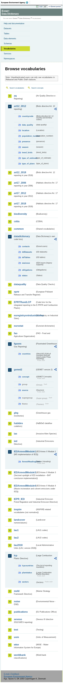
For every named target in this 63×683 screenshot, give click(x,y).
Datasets (7, 28)
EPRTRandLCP (22, 302)
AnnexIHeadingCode (29, 462)
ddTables (26, 257)
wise (16, 644)
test (16, 629)
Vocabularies (10, 49)
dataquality (20, 284)
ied (15, 441)
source (25, 390)
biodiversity (20, 214)
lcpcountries (27, 566)
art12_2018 (20, 172)
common (19, 229)
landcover (19, 520)
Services (7, 54)
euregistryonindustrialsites (24, 315)
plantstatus (27, 573)
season (25, 147)
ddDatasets (27, 252)
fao (15, 333)
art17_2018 (20, 203)
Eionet (15, 18)
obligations (27, 270)
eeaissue (26, 263)
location (25, 130)
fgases (17, 343)
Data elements (10, 38)
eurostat (18, 326)
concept (25, 377)
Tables (6, 33)
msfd (16, 591)
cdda (16, 221)
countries (26, 354)
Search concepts (37, 88)
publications (21, 612)
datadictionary (22, 236)
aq (15, 95)
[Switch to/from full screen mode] (45, 6)
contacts (26, 246)
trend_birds (27, 152)
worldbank (20, 655)
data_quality (27, 125)
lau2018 (18, 545)
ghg (16, 413)
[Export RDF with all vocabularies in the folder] (55, 109)
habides (18, 423)
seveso (18, 619)
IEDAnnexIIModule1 (24, 451)
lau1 (16, 530)
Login (41, 6)
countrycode (27, 116)
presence (26, 141)
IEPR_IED (19, 499)
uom (16, 637)
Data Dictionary (24, 18)
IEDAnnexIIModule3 (24, 472)
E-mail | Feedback (11, 674)
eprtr (16, 292)
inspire (18, 509)
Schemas (8, 43)
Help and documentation (14, 23)
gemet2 (18, 369)
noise (17, 601)
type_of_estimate (29, 158)
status (24, 275)
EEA (15, 2)
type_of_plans (28, 164)
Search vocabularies (17, 88)
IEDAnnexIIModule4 (24, 485)
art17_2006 (20, 183)
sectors (25, 582)
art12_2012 (20, 106)
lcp (15, 555)
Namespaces (9, 58)
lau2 (16, 537)
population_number (29, 136)
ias (15, 433)
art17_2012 (20, 193)
